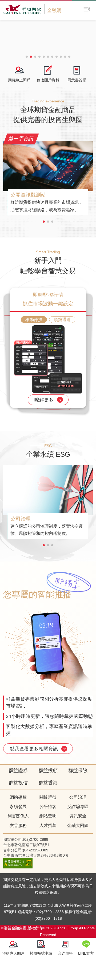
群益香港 (48, 782)
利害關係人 (18, 816)
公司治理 (77, 797)
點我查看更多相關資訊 (34, 748)
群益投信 (18, 782)
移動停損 (33, 319)
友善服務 (18, 825)
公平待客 (48, 806)
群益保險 (77, 770)
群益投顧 (48, 770)
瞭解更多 (44, 399)
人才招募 (48, 825)
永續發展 (18, 806)
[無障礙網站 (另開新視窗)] (18, 867)
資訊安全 (77, 816)
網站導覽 (18, 797)
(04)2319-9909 (35, 850)
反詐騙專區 (78, 806)
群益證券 (18, 770)
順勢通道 (62, 319)
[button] (27, 57)
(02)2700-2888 (35, 839)
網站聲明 (48, 816)
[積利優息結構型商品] (48, 37)
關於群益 (48, 797)
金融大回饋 (78, 825)
